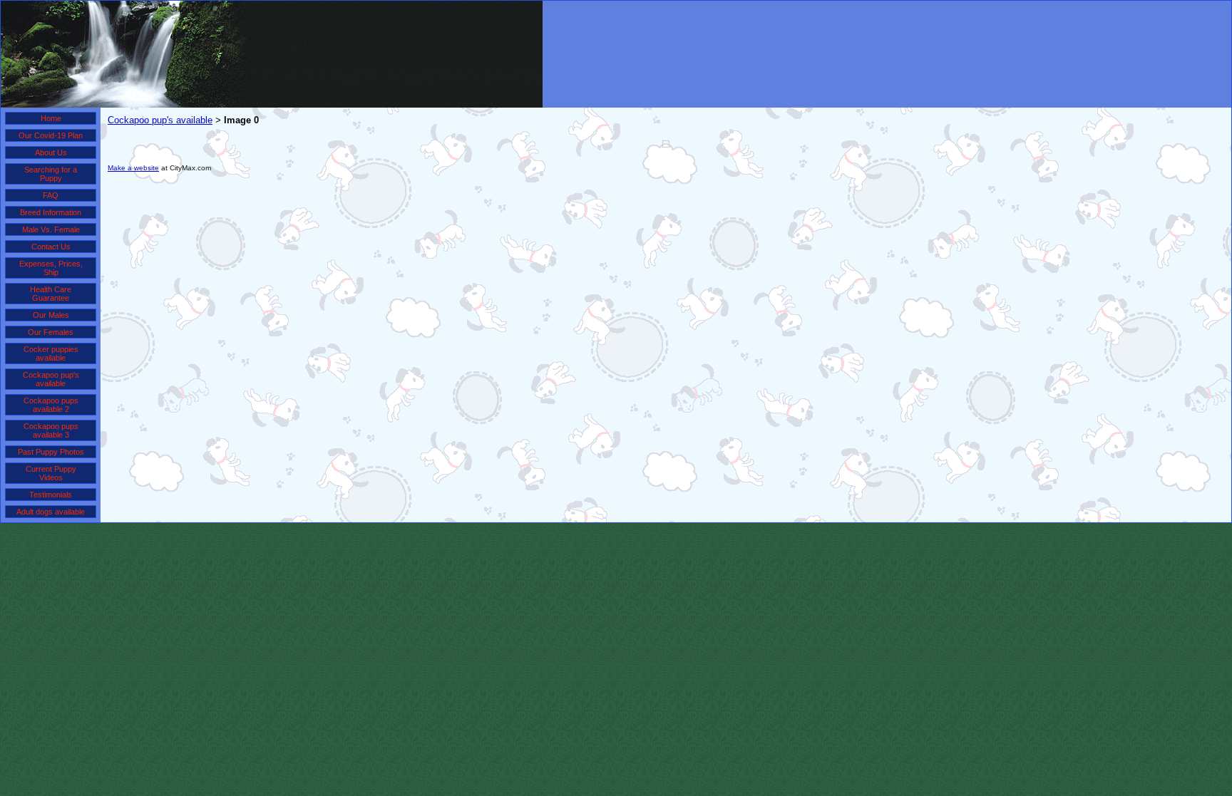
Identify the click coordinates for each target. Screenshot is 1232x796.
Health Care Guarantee (50, 293)
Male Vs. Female (51, 229)
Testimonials (50, 494)
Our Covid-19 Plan (51, 135)
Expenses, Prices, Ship (51, 267)
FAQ (50, 195)
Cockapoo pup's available (51, 379)
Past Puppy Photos (51, 452)
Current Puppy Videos (51, 473)
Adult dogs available (50, 511)
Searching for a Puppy (50, 173)
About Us (51, 152)
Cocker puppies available (51, 353)
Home (51, 118)
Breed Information (50, 212)
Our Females (50, 332)
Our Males (51, 315)
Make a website (133, 168)
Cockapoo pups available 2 (51, 404)
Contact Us (51, 246)
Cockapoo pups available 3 (51, 430)
